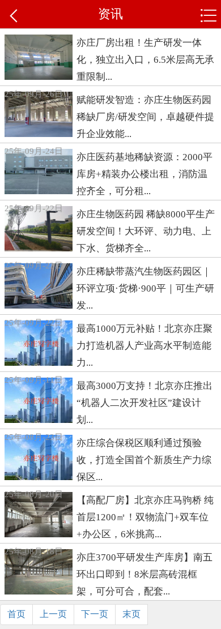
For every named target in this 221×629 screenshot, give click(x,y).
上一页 (53, 614)
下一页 (94, 614)
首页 (16, 614)
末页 (131, 614)
